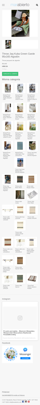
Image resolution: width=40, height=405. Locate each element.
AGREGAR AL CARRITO (10, 74)
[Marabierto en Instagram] (26, 402)
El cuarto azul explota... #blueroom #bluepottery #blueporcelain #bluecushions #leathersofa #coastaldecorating (18, 332)
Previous (5, 23)
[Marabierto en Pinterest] (29, 402)
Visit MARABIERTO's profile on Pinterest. (13, 395)
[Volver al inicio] (20, 5)
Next (35, 23)
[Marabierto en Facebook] (23, 402)
